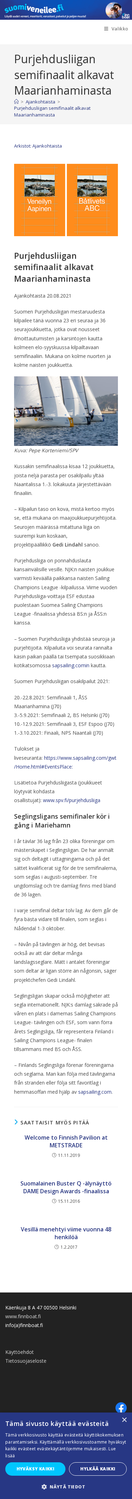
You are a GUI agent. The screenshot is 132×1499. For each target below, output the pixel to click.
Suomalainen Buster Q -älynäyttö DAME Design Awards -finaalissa (66, 1187)
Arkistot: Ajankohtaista (38, 146)
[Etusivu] (16, 101)
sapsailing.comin (70, 665)
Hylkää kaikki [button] (97, 1469)
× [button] (124, 1420)
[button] (66, 1487)
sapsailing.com (95, 1091)
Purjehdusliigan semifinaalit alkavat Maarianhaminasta (52, 111)
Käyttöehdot (19, 1352)
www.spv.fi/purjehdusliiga (71, 800)
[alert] (66, 1456)
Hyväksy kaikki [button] (36, 1469)
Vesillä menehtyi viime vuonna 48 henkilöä (66, 1233)
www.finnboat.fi (23, 1316)
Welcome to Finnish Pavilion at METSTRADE (66, 1141)
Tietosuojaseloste (25, 1360)
